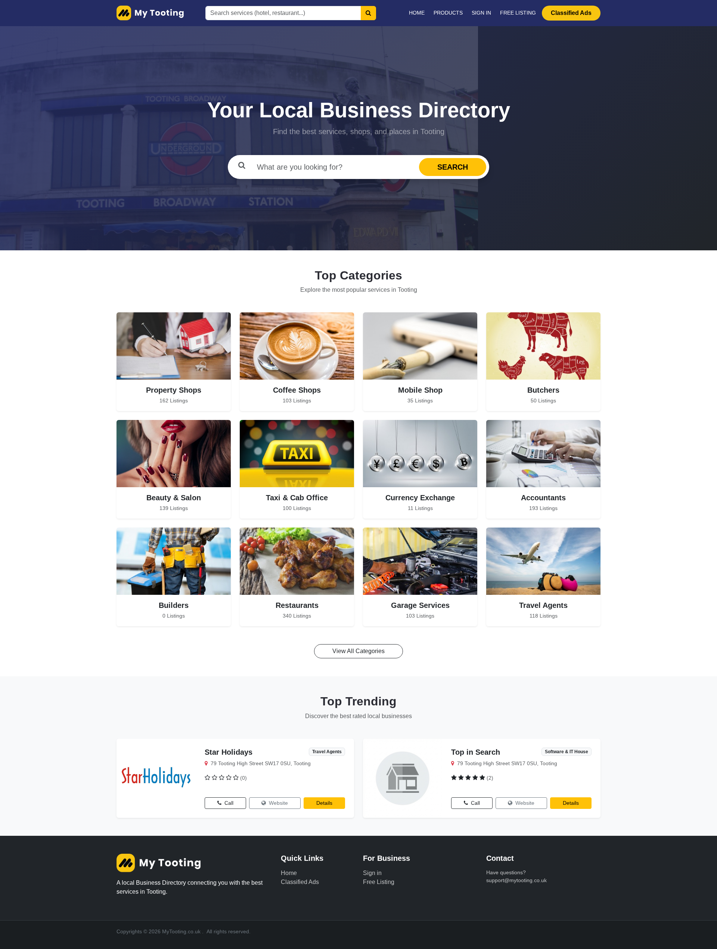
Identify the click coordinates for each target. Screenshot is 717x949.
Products (448, 13)
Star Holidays (228, 752)
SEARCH (452, 167)
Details (324, 803)
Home (417, 13)
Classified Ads (571, 13)
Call (228, 803)
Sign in (481, 13)
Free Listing (518, 13)
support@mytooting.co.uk (516, 880)
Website (277, 803)
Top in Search (475, 752)
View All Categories (358, 651)
